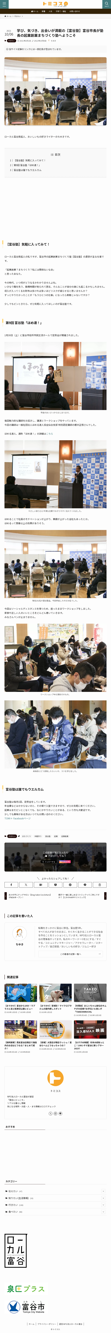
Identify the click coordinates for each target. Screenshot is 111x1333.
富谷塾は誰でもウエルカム (27, 170)
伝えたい (15, 1191)
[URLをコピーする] (99, 884)
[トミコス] (55, 4)
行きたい (11, 40)
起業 (56, 836)
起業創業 (64, 836)
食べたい (15, 1211)
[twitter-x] (50, 1113)
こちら (49, 433)
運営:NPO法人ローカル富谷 (70, 1324)
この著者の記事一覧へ (70, 953)
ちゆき (20, 944)
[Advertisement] (55, 207)
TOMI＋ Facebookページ (17, 818)
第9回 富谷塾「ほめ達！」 (27, 165)
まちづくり (26, 836)
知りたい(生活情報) (21, 1198)
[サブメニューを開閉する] (103, 1191)
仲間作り (38, 836)
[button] (11, 884)
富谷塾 (47, 836)
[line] (60, 1113)
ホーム (31, 1324)
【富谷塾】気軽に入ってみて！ (30, 160)
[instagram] (55, 1113)
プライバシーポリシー (46, 1324)
